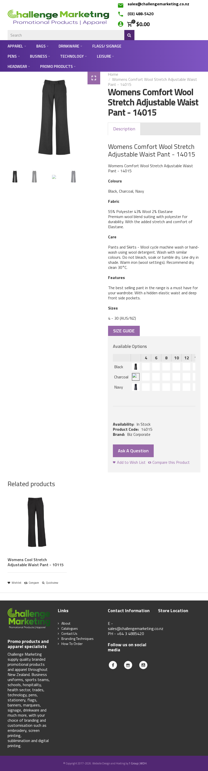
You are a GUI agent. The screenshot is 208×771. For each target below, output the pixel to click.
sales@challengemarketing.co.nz (158, 4)
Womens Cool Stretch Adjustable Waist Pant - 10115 (36, 562)
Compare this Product (171, 462)
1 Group (133, 763)
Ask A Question (133, 450)
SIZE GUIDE (124, 330)
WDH (143, 763)
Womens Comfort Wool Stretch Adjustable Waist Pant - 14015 (152, 81)
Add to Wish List (131, 462)
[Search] (129, 35)
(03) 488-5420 (140, 14)
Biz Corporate (138, 434)
